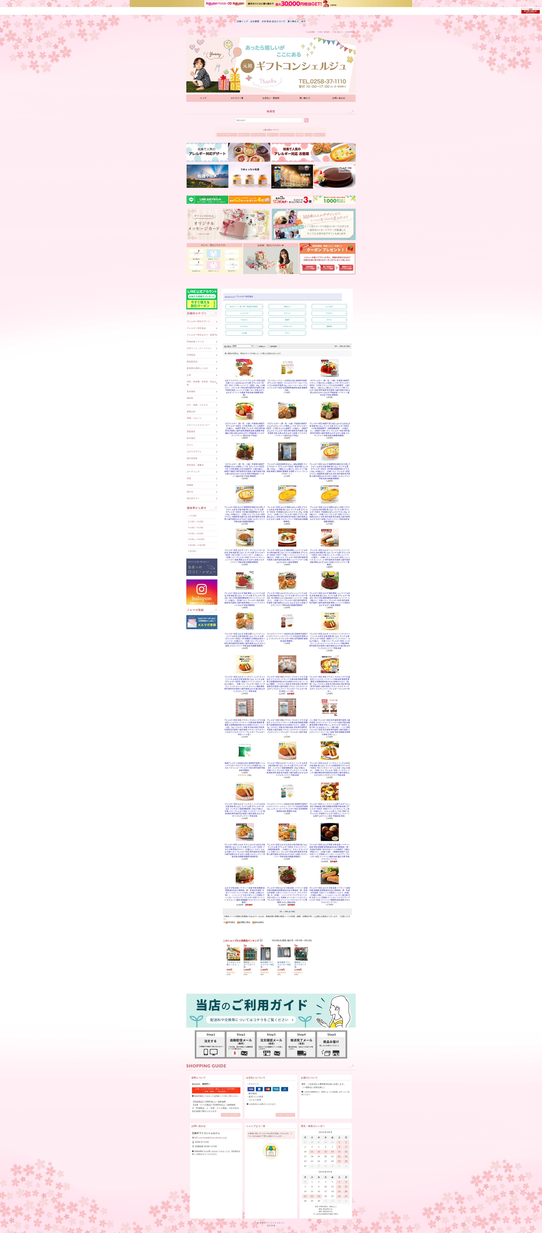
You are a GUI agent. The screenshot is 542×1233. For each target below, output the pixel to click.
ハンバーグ (244, 313)
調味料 (329, 326)
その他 (244, 333)
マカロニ (244, 320)
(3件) (249, 775)
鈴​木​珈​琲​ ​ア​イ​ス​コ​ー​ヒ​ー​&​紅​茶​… (267, 964)
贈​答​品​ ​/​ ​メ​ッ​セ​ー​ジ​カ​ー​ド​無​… (249, 964)
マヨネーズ (287, 326)
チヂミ (329, 320)
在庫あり (262, 346)
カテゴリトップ (230, 296)
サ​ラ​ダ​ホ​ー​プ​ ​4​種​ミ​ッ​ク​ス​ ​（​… (233, 964)
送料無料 (273, 346)
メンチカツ (244, 326)
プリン (287, 333)
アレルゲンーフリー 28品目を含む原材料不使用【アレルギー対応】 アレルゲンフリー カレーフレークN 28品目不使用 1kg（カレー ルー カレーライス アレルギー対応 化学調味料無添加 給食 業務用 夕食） (287, 385)
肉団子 (287, 320)
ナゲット (287, 313)
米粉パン (287, 307)
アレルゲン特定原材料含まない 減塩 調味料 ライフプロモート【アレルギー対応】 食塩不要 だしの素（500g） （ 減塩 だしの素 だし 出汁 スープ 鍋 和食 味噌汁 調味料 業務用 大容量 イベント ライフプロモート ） (287, 469)
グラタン (329, 313)
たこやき (329, 307)
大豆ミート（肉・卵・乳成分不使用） (244, 307)
